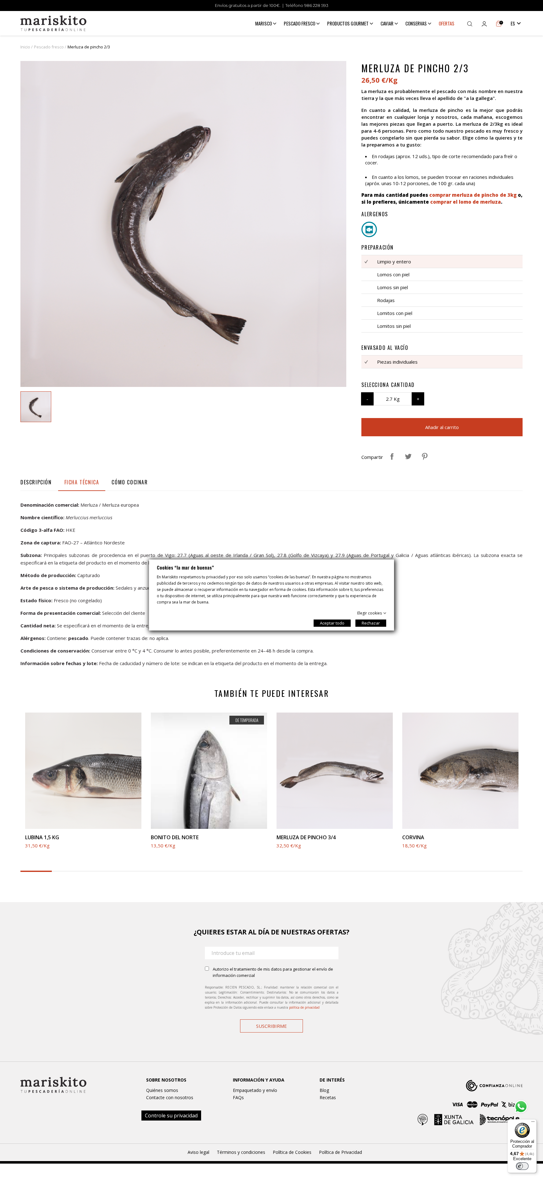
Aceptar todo (332, 623)
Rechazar (371, 623)
